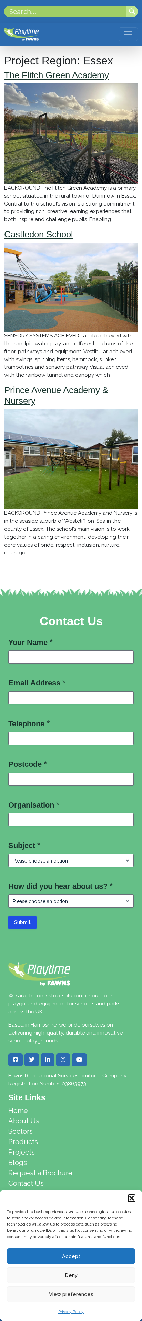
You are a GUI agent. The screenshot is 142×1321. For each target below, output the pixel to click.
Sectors (20, 1131)
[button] (131, 1198)
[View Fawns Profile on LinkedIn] (47, 1059)
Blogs (17, 1162)
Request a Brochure (40, 1173)
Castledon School (38, 234)
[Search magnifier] (132, 11)
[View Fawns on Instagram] (63, 1059)
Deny (71, 1275)
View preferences (71, 1294)
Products (23, 1142)
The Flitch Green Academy (56, 75)
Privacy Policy (71, 1311)
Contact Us (26, 1183)
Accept (71, 1256)
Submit (22, 922)
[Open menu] (128, 34)
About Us (23, 1121)
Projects (21, 1152)
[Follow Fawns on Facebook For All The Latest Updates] (15, 1059)
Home (18, 1110)
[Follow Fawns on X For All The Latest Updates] (31, 1059)
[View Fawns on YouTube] (79, 1059)
